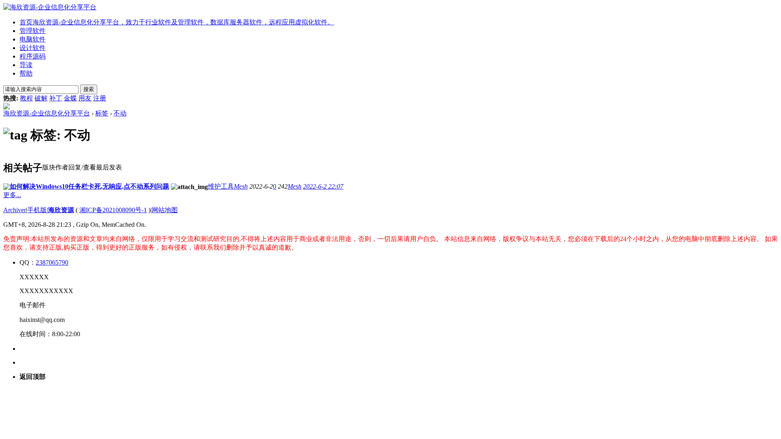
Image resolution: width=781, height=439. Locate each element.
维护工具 (221, 186)
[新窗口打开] (6, 187)
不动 (120, 113)
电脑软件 (33, 39)
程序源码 (33, 56)
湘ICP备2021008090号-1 (113, 209)
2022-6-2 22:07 (323, 186)
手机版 (37, 209)
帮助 (26, 73)
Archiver (14, 209)
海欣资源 (61, 209)
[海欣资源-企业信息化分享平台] (49, 7)
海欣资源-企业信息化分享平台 (46, 113)
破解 (41, 98)
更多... (12, 194)
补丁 (55, 98)
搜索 (88, 89)
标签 (101, 113)
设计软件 (33, 47)
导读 (26, 64)
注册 (99, 98)
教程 (26, 98)
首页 (177, 22)
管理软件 (33, 30)
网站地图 (165, 209)
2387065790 (52, 262)
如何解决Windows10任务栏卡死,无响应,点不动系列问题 (89, 186)
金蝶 (70, 98)
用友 (85, 98)
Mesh (241, 186)
